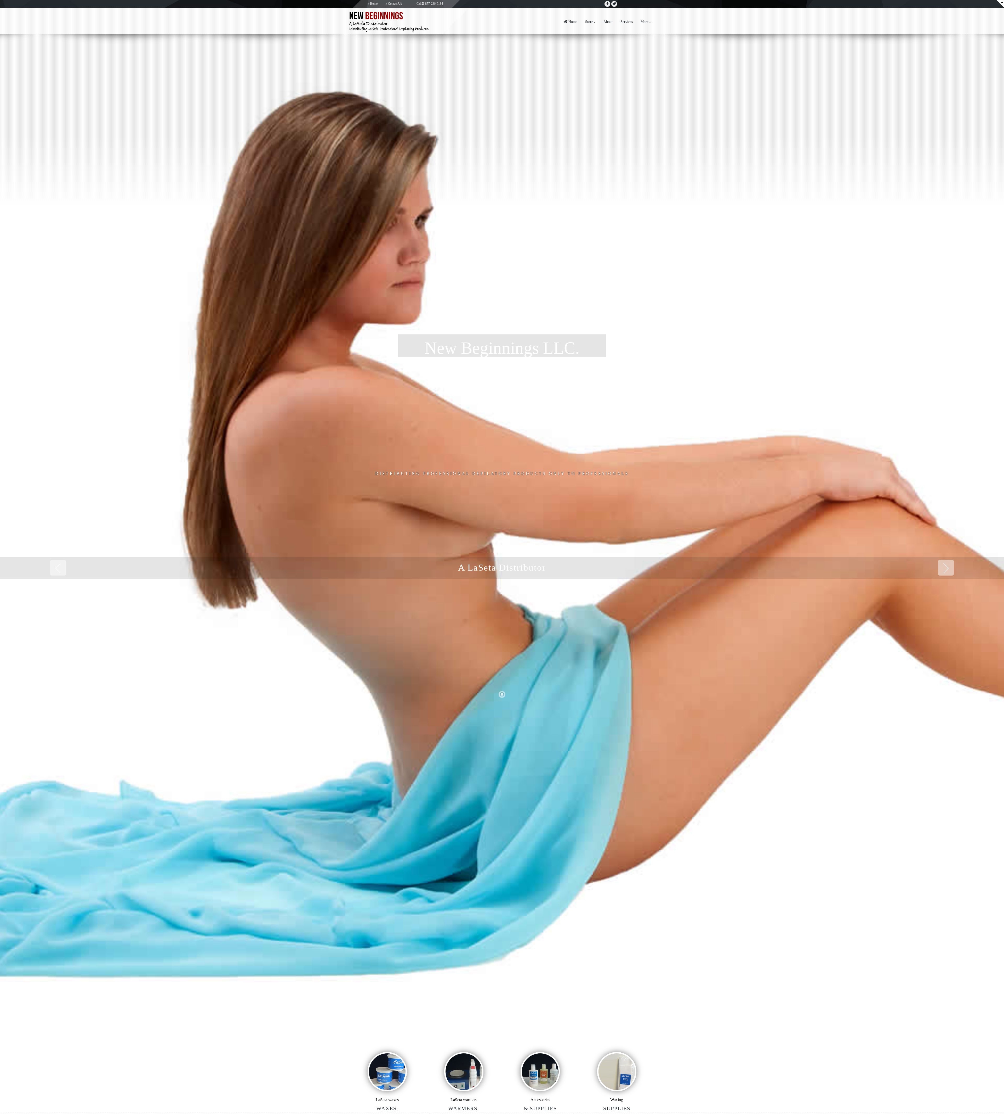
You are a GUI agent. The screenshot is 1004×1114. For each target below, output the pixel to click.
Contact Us (395, 3)
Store (589, 22)
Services (626, 22)
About (608, 22)
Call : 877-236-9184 (430, 3)
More (644, 22)
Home (374, 3)
